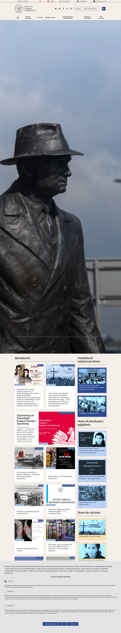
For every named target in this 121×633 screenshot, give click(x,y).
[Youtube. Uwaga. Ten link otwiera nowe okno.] (59, 8)
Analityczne (10, 591)
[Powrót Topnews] (104, 395)
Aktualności (22, 468)
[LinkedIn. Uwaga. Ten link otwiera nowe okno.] (56, 8)
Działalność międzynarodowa (89, 469)
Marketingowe (10, 605)
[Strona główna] (19, 8)
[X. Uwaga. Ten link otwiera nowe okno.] (67, 8)
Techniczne (10, 581)
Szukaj (103, 8)
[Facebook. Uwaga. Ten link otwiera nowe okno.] (63, 8)
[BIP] (40, 1)
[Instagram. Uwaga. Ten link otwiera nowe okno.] (71, 8)
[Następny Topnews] (100, 395)
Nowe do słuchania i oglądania (90, 532)
